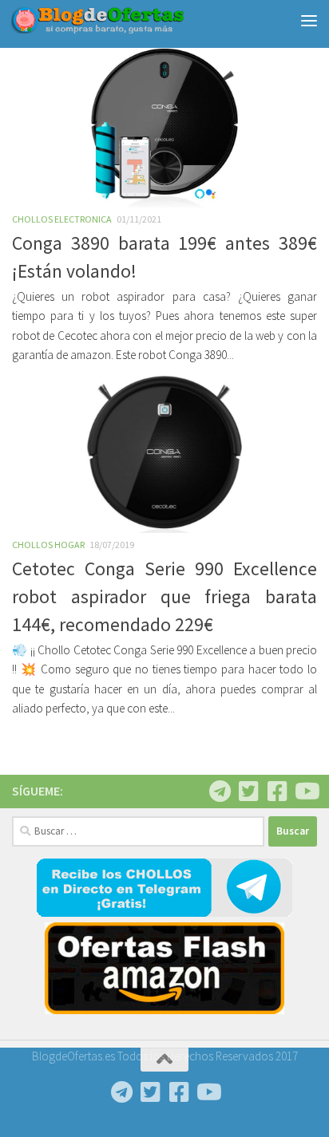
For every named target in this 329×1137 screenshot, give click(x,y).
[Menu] (309, 20)
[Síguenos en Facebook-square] (277, 791)
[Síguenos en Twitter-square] (248, 791)
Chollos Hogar (48, 545)
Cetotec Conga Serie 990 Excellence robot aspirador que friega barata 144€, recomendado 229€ (164, 597)
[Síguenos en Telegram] (219, 791)
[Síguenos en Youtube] (306, 791)
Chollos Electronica (62, 219)
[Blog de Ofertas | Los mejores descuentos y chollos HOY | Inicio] (126, 20)
